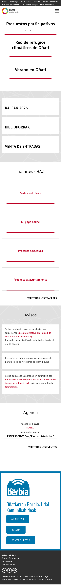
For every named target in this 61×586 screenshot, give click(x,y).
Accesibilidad (22, 576)
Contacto (34, 576)
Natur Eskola (26, 1)
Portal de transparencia (11, 4)
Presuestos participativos (30, 24)
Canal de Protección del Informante (36, 579)
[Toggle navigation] (57, 11)
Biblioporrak (17, 127)
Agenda (30, 412)
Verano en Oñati (30, 69)
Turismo (37, 1)
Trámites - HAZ (30, 171)
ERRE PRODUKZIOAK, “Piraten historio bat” (30, 436)
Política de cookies (10, 579)
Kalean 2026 (16, 107)
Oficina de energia (30, 4)
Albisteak (17, 519)
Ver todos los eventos (42, 447)
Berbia (4, 1)
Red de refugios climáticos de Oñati (30, 44)
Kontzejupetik (20, 540)
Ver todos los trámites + (43, 298)
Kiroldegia (14, 1)
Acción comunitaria (50, 1)
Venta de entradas (22, 146)
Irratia (15, 529)
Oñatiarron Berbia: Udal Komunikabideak (27, 507)
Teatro (30, 427)
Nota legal (44, 576)
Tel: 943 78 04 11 (10, 564)
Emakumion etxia (47, 4)
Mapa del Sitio (8, 576)
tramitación (11, 386)
